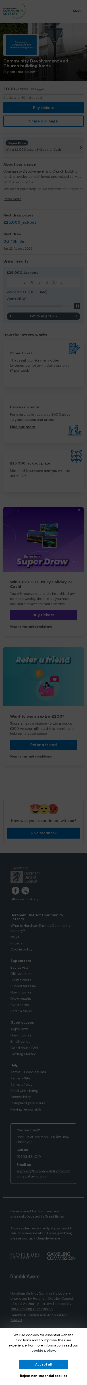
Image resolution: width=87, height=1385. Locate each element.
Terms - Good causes (28, 1072)
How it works (20, 992)
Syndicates (19, 1004)
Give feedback (44, 833)
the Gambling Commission (31, 1308)
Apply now (19, 1029)
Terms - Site (20, 1078)
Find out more (22, 426)
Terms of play (21, 1084)
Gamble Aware (48, 1238)
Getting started (23, 1054)
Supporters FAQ (23, 986)
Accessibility (20, 1096)
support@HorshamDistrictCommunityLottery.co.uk (43, 1174)
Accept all (43, 1364)
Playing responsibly (26, 1109)
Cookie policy (21, 949)
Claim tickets (20, 980)
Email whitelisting (24, 1090)
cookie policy (43, 1350)
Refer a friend (43, 744)
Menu (78, 11)
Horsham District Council (53, 1298)
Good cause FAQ (24, 1047)
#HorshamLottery (25, 899)
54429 (16, 1320)
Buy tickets (43, 107)
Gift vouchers (21, 973)
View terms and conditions (31, 627)
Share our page (43, 121)
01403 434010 (29, 1156)
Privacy (16, 943)
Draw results (20, 998)
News (14, 937)
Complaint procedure (28, 1103)
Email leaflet (20, 1041)
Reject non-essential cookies (43, 1376)
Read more (12, 199)
